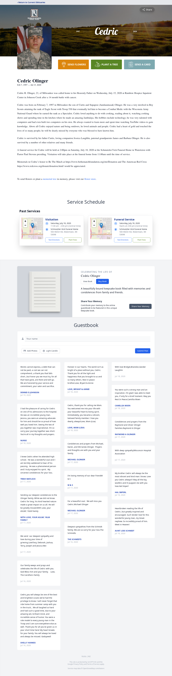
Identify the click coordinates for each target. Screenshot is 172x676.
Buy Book (102, 281)
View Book (87, 281)
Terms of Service (93, 664)
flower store (90, 178)
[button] (32, 225)
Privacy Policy (78, 664)
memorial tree (49, 178)
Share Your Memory (140, 306)
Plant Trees (73, 240)
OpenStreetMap (89, 668)
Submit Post (142, 350)
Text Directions (54, 240)
